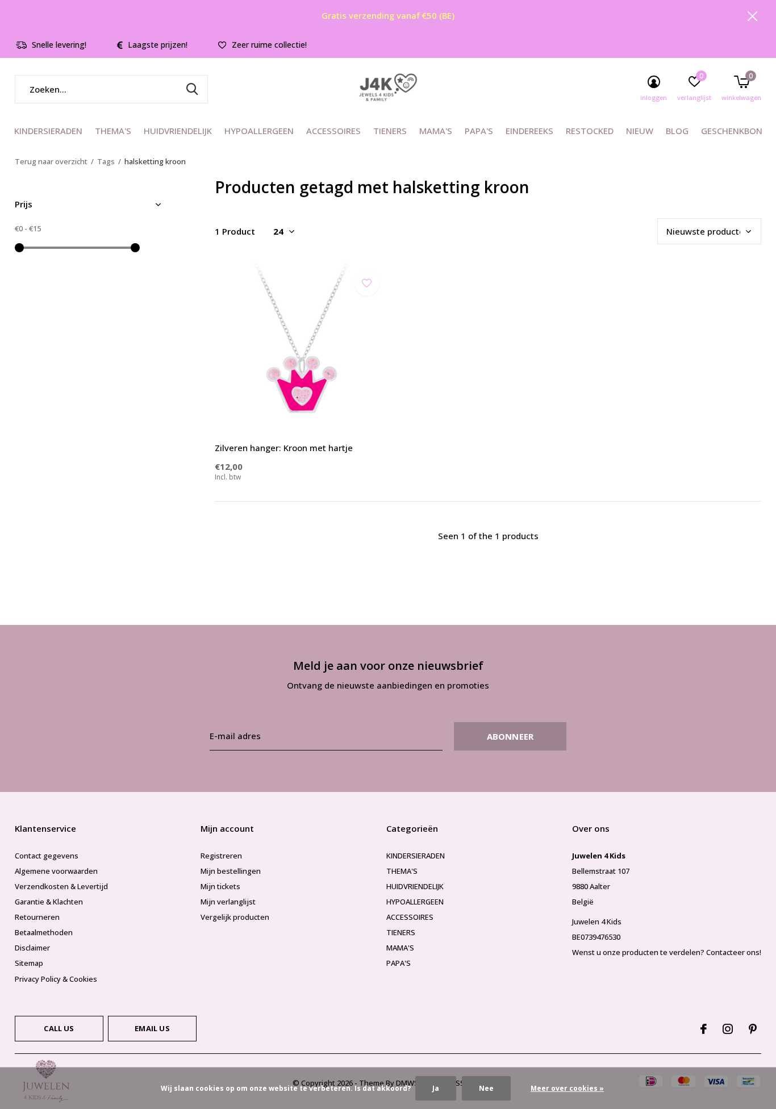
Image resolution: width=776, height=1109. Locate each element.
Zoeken (192, 89)
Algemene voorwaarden (56, 871)
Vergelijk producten (235, 917)
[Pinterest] (753, 1028)
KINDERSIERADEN (48, 130)
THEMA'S (113, 130)
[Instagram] (728, 1028)
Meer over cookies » (567, 1088)
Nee (486, 1088)
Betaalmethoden (44, 932)
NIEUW (639, 130)
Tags (106, 161)
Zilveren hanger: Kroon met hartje (284, 447)
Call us (59, 1028)
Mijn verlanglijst (228, 902)
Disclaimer (32, 948)
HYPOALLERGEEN (259, 130)
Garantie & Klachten (49, 902)
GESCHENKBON (731, 130)
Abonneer (510, 736)
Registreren (221, 855)
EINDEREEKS (529, 130)
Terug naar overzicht (51, 161)
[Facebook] (703, 1028)
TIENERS (390, 130)
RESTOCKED (590, 130)
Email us (152, 1028)
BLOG (677, 130)
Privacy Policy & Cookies (56, 979)
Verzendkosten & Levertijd (61, 886)
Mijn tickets (220, 886)
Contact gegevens (46, 855)
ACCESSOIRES (333, 130)
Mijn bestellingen (231, 871)
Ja (435, 1088)
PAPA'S (479, 130)
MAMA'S (435, 130)
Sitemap (29, 963)
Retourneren (37, 917)
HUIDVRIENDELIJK (178, 130)
